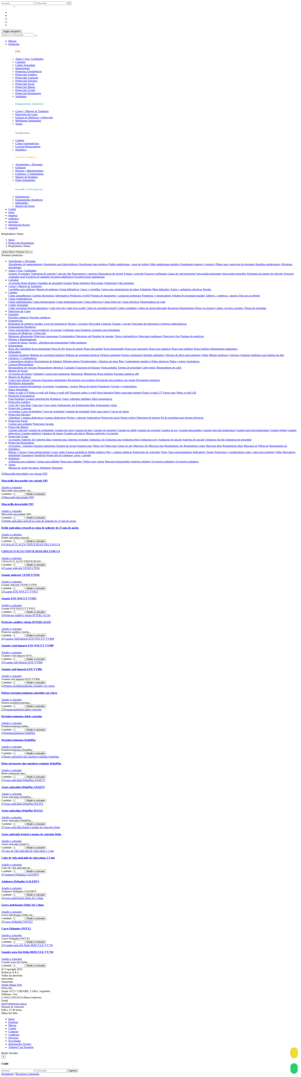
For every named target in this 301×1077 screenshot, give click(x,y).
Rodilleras (55, 398)
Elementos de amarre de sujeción (265, 273)
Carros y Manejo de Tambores (32, 111)
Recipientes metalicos (148, 380)
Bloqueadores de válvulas (22, 367)
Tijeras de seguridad (255, 308)
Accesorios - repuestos (20, 445)
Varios (18, 123)
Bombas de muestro (103, 336)
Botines (32, 283)
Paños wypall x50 (186, 392)
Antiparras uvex (149, 439)
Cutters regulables (127, 308)
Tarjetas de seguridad (129, 367)
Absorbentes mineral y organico (197, 264)
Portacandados (109, 367)
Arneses (12, 273)
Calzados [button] (13, 279)
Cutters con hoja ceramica (229, 308)
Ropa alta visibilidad (19, 348)
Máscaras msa (156, 445)
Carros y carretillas (90, 289)
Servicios (13, 1037)
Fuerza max (169, 392)
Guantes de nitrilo (127, 430)
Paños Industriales (25, 180)
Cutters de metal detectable (152, 308)
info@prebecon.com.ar (14, 1003)
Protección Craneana (26, 77)
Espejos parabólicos (76, 452)
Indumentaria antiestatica (223, 348)
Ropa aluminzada (41, 348)
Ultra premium (126, 283)
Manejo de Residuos (26, 176)
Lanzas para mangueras (57, 373)
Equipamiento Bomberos (29, 199)
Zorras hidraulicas (69, 289)
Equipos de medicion (192, 336)
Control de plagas (18, 342)
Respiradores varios (194, 445)
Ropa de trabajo (74, 348)
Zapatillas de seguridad (50, 283)
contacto (13, 24)
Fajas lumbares (16, 398)
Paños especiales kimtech (128, 392)
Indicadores (199, 452)
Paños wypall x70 (18, 392)
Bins (121, 361)
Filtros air (263, 445)
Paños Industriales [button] (18, 389)
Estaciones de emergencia (145, 323)
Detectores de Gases (26, 114)
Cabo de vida (63, 273)
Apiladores (146, 289)
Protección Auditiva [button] (19, 402)
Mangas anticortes (96, 433)
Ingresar (73, 1070)
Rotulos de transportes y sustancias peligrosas (116, 295)
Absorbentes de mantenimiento (25, 264)
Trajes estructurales (18, 330)
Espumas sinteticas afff (126, 373)
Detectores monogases (46, 336)
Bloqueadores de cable (168, 367)
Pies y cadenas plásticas (119, 452)
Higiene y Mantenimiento (29, 170)
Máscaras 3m (140, 445)
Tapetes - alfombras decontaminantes (48, 342)
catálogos (13, 15)
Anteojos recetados (78, 439)
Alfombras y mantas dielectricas (25, 417)
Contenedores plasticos (21, 361)
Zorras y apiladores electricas (186, 289)
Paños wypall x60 (38, 392)
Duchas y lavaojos (78, 323)
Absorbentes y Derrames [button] (22, 261)
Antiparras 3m (97, 439)
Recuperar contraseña (27, 6)
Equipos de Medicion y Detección (34, 117)
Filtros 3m (98, 445)
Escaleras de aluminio (38, 276)
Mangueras (77, 373)
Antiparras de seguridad (238, 439)
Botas (24, 283)
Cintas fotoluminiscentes (69, 301)
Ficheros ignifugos (110, 355)
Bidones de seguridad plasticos (82, 355)
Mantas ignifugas (218, 355)
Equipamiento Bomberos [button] (22, 326)
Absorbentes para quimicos (93, 264)
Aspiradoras (192, 361)
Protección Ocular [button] (18, 436)
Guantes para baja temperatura (252, 430)
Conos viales (58, 452)
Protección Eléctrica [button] (19, 414)
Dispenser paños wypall (83, 392)
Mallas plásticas (96, 452)
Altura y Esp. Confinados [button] (22, 270)
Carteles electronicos (43, 295)
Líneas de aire (125, 445)
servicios (13, 18)
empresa (12, 12)
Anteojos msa (59, 439)
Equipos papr (84, 445)
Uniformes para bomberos (77, 330)
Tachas (210, 452)
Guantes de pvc (169, 430)
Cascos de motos (119, 411)
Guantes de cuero (64, 430)
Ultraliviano (110, 283)
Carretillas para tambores (22, 289)
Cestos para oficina (18, 380)
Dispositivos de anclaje (110, 273)
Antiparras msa (113, 439)
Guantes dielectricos (55, 417)
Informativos (62, 295)
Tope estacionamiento (180, 452)
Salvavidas (94, 323)
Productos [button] (13, 44)
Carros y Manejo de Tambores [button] (25, 286)
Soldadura (20, 96)
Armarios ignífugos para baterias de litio (262, 355)
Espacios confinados (155, 273)
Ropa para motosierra (136, 348)
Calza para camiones (263, 452)
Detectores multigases (150, 336)
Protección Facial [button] (17, 420)
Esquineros (27, 455)
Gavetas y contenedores (124, 386)
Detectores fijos (171, 336)
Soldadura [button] (14, 458)
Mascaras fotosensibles (117, 461)
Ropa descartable (93, 348)
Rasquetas (173, 308)
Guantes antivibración (37, 398)
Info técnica (14, 21)
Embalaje (20, 167)
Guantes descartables (190, 430)
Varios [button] (11, 464)
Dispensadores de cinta (152, 301)
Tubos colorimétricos (126, 336)
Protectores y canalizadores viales (232, 452)
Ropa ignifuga (202, 348)
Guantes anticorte (18, 430)
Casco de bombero (31, 411)
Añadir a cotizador (35, 494)
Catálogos (13, 1034)
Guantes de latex (83, 430)
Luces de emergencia (55, 323)
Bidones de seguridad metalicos (47, 355)
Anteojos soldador (140, 461)
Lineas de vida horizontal (181, 273)
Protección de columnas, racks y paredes (69, 455)
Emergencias (22, 196)
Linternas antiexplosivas (173, 323)
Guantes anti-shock (74, 433)
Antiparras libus (131, 439)
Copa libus (25, 405)
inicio (11, 212)
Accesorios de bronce (20, 373)
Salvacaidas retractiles (234, 273)
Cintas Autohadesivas (27, 143)
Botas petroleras (81, 283)
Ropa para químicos (160, 348)
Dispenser (57, 467)
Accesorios (24, 273)
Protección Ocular (25, 90)
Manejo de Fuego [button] (18, 370)
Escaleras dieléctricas (62, 276)
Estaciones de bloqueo (88, 367)
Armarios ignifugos (19, 355)
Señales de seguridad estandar (188, 295)
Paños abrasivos (160, 361)
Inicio (11, 239)
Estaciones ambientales (54, 380)
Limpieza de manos (52, 433)
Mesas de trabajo (88, 386)
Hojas (198, 308)
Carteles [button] (12, 292)
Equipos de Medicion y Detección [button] (27, 333)
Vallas (278, 452)
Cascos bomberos (39, 330)
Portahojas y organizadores (156, 295)
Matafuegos (90, 373)
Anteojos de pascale (193, 439)
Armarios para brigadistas (106, 330)
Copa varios (50, 405)
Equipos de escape (66, 445)
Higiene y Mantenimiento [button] (22, 339)
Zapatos (67, 283)
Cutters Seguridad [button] (18, 305)
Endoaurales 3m (66, 405)
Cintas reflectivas (93, 301)
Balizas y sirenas (17, 452)
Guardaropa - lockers (66, 386)
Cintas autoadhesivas (19, 295)
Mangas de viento (18, 467)
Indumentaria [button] (15, 345)
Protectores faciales (43, 423)
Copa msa (37, 405)
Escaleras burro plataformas (89, 276)
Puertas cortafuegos (132, 355)
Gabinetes (38, 373)
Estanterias (104, 386)
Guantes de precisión (148, 430)
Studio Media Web (11, 984)
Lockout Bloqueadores (27, 146)
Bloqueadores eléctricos (50, 367)
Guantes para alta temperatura (219, 430)
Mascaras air (250, 445)
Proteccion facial (110, 417)
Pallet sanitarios (78, 342)
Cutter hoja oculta (75, 308)
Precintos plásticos (18, 317)
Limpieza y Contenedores (29, 173)
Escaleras (34, 467)
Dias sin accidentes (249, 295)
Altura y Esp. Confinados (29, 58)
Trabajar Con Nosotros (20, 1047)
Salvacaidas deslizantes (208, 273)
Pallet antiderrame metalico (164, 264)
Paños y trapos (178, 361)
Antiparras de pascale (170, 439)
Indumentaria (22, 68)
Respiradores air (278, 445)
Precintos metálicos (39, 317)
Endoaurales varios (106, 405)
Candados (69, 367)
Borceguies (97, 283)
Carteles (19, 140)
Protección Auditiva (26, 74)
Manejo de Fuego (25, 206)
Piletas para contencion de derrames (235, 264)
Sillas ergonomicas (102, 398)
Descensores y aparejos (84, 273)
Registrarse (7, 6)
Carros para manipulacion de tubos (120, 289)
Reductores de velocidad (146, 452)
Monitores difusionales (20, 336)
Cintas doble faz (112, 301)
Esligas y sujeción (134, 273)
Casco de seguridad (53, 411)
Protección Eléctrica (26, 80)
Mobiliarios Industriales (28, 120)
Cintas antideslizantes (20, 301)
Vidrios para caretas (93, 461)
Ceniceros (234, 355)
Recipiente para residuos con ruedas (116, 380)
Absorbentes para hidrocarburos (60, 264)
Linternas (106, 323)
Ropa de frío (58, 348)
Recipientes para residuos (81, 380)
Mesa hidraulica (161, 289)
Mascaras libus (214, 445)
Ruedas (207, 289)
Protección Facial (24, 83)
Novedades (14, 1040)
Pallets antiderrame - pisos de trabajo (129, 264)
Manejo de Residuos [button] (19, 377)
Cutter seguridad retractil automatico (28, 308)
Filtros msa (111, 445)
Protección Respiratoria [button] (21, 442)
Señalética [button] (14, 449)
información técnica (19, 224)
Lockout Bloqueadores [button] (20, 364)
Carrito (12, 209)
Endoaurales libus (85, 405)
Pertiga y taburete (76, 417)
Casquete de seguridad (77, 411)
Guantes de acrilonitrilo (41, 430)
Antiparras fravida (215, 439)
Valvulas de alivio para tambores (183, 355)
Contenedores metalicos (138, 361)
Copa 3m (13, 405)
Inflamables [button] (14, 351)
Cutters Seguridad (25, 65)
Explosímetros (67, 336)
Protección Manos (25, 87)
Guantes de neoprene (105, 430)
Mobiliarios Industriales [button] (21, 383)
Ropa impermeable (113, 348)
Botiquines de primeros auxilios (25, 323)
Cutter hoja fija (57, 308)
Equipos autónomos (45, 445)
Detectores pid (83, 336)
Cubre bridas (149, 367)
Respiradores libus (233, 445)
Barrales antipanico (153, 355)
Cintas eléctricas (130, 301)
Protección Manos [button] (18, 427)
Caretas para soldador (20, 423)
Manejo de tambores (47, 289)
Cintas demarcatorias (44, 301)
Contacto (13, 1031)
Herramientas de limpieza (48, 361)
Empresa (13, 1022)
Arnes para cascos (100, 411)
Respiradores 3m (173, 445)
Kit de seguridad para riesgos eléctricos (182, 417)
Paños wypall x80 (59, 392)
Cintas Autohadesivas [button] (20, 298)
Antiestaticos (94, 417)
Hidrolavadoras (71, 361)
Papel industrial (105, 392)
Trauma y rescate (121, 323)
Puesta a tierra (128, 417)
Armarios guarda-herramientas (25, 386)
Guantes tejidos (278, 430)
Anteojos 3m (28, 439)
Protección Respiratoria (28, 93)
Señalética (20, 149)
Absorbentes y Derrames (29, 164)
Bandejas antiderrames (267, 264)
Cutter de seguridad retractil (101, 308)
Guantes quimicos (31, 433)
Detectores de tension (148, 417)
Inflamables (21, 202)
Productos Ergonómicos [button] (21, 395)
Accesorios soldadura (163, 461)
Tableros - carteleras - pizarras (222, 295)
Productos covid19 (80, 295)
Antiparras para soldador (21, 461)
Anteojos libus (44, 439)
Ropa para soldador (182, 348)
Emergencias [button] (15, 320)
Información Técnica (19, 1044)
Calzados (20, 62)
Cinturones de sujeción (43, 273)
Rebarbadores (187, 308)
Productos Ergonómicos (28, 71)
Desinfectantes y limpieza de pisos (99, 361)
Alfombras (45, 467)
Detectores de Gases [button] (19, 311)
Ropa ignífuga (105, 373)
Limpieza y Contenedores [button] (22, 358)
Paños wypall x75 (152, 392)
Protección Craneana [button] (19, 408)
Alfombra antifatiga (80, 398)
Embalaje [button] (13, 314)
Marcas (12, 40)
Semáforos (40, 455)
